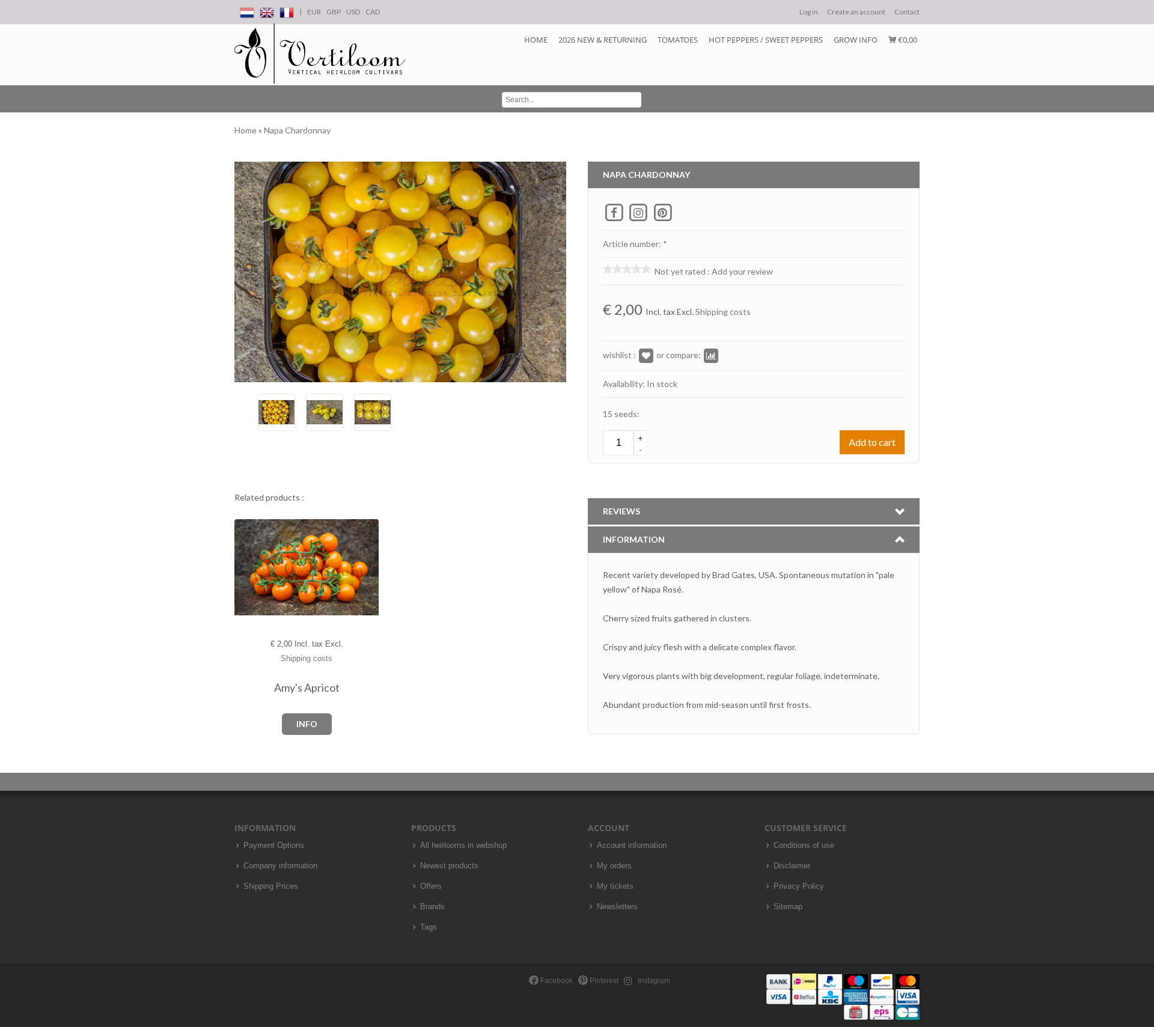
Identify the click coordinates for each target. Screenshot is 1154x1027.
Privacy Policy (799, 886)
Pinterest (603, 981)
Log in (808, 11)
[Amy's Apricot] (244, 567)
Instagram (653, 981)
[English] (267, 10)
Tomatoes (678, 39)
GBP (333, 11)
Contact (907, 11)
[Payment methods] (843, 996)
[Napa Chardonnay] (276, 411)
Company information (280, 866)
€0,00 (906, 39)
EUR (314, 11)
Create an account (856, 11)
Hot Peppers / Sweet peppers (766, 39)
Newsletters (617, 907)
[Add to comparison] (711, 355)
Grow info (856, 39)
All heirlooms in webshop (463, 846)
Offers (431, 886)
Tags (428, 927)
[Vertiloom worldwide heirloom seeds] (319, 54)
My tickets (615, 886)
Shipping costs (723, 311)
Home (536, 39)
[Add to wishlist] (646, 355)
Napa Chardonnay (297, 130)
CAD (372, 11)
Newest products (449, 866)
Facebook (556, 981)
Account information (632, 846)
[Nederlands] (247, 10)
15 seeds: (621, 414)
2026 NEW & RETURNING (602, 39)
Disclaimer (792, 866)
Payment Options (273, 846)
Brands (432, 907)
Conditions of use (804, 846)
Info (306, 724)
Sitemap (788, 907)
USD (353, 11)
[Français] (286, 10)
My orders (614, 866)
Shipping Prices (270, 886)
